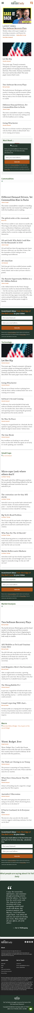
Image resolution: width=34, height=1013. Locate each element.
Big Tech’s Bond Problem (11, 515)
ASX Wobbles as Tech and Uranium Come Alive (15, 645)
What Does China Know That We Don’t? (15, 779)
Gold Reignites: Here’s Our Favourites (16, 667)
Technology (6, 342)
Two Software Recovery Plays (15, 28)
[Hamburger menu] (2, 3)
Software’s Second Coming (12, 399)
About (2, 965)
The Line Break (7, 435)
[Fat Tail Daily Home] (17, 2)
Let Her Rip (7, 59)
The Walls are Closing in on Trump (15, 762)
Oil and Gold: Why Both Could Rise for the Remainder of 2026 (15, 241)
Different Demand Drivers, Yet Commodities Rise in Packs (15, 106)
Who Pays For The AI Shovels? (13, 533)
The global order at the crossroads (15, 218)
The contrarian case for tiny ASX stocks (14, 495)
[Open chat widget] (30, 1008)
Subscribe (3, 963)
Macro (4, 723)
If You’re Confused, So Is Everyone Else (15, 811)
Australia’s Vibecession (10, 794)
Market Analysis (8, 603)
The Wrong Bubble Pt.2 (10, 685)
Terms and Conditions (5, 969)
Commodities (7, 178)
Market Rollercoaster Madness (13, 551)
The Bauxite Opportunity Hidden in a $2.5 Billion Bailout (16, 280)
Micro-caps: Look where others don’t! (13, 473)
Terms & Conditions (15, 165)
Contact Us (18, 963)
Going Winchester (10, 123)
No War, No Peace (8, 419)
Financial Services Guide (6, 971)
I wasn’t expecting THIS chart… (14, 703)
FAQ (2, 967)
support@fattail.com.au (24, 965)
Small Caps (6, 453)
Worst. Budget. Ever (11, 741)
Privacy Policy (7, 169)
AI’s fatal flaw (7, 260)
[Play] (17, 16)
